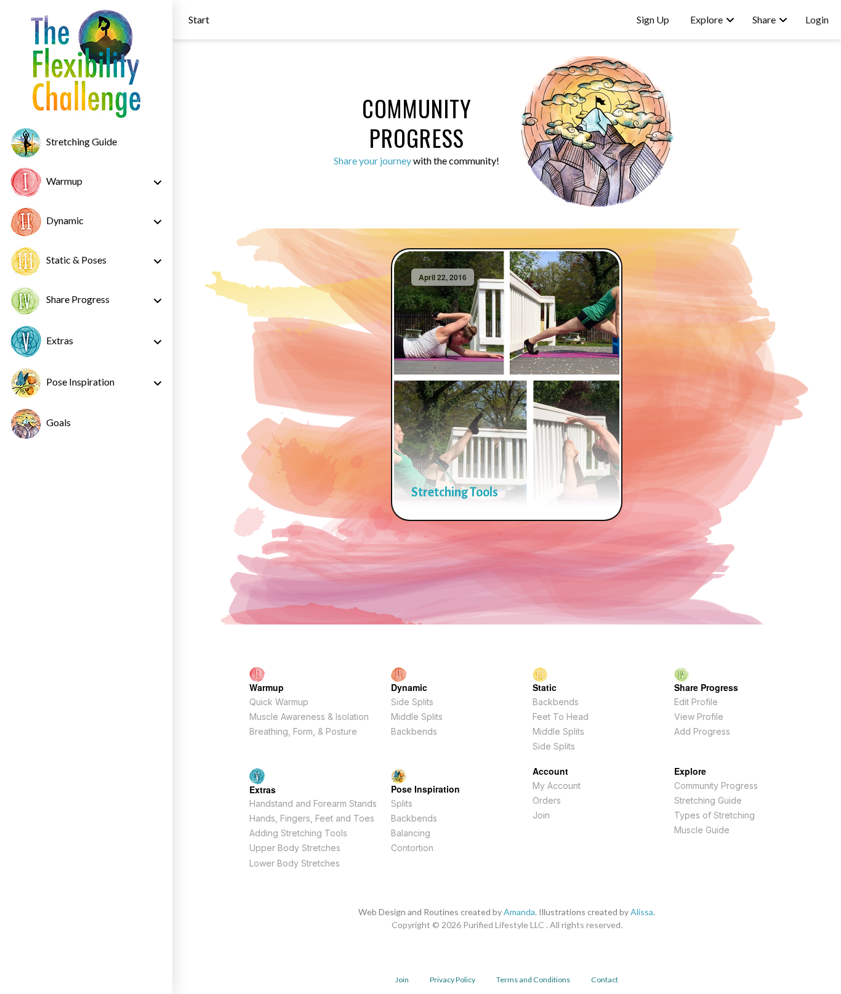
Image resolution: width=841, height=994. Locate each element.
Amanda (519, 912)
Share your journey (372, 160)
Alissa (641, 912)
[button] (198, 19)
